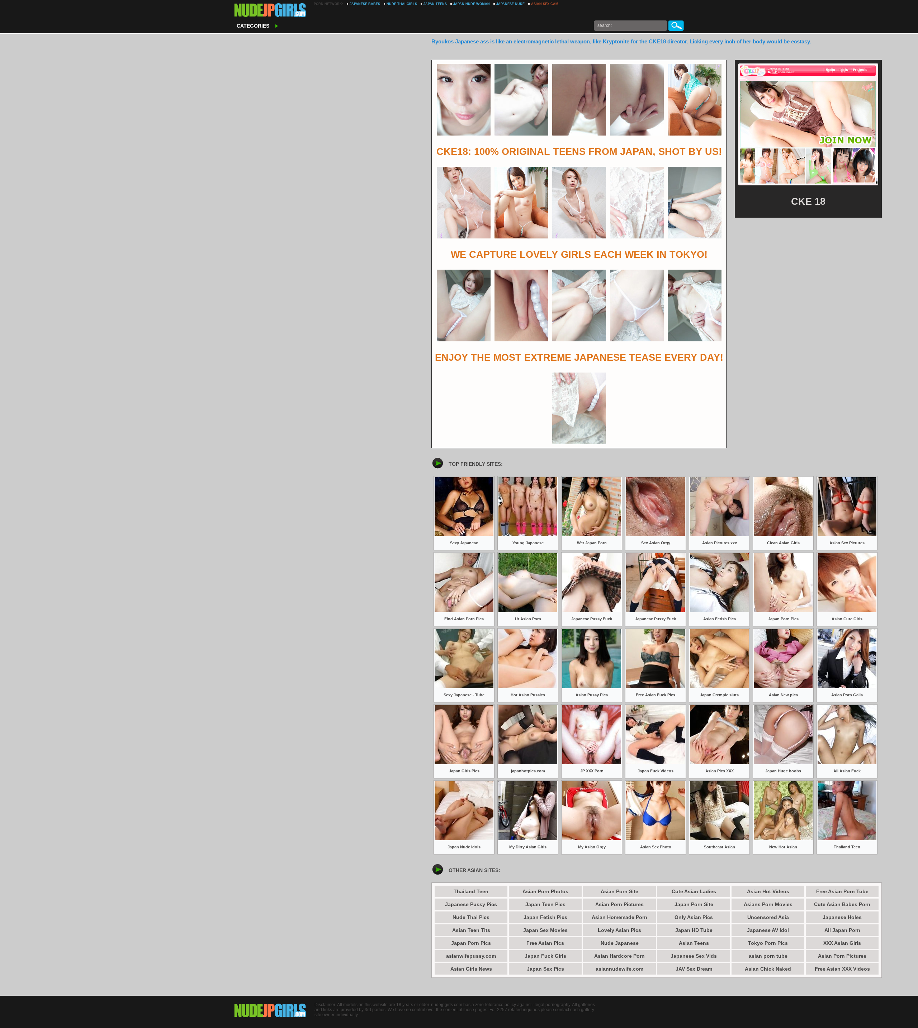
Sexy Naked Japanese (270, 11)
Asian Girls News (471, 969)
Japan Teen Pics (545, 904)
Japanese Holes (842, 917)
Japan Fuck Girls (545, 956)
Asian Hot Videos (768, 891)
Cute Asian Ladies (694, 891)
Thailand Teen (471, 891)
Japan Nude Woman (471, 4)
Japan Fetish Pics (545, 917)
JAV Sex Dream (694, 969)
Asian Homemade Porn (619, 917)
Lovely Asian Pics (619, 930)
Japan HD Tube (694, 930)
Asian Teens (694, 943)
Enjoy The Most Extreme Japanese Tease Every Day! (579, 357)
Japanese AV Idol (768, 930)
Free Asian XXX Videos (842, 969)
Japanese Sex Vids (694, 956)
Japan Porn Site (694, 904)
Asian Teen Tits (471, 930)
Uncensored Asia (768, 917)
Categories (253, 26)
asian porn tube (768, 956)
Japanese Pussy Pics (471, 904)
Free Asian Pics (545, 943)
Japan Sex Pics (545, 969)
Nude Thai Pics (471, 917)
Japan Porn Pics (471, 943)
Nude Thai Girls (402, 4)
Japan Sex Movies (545, 930)
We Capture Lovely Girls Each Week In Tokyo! (579, 254)
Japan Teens (435, 4)
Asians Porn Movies (768, 904)
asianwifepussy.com (471, 956)
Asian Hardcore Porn (619, 956)
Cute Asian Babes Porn (842, 904)
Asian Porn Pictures (619, 904)
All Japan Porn (842, 930)
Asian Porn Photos (545, 891)
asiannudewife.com (619, 969)
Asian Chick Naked (768, 969)
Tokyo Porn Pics (768, 943)
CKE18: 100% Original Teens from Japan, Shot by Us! (579, 151)
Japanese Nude (510, 4)
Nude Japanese (620, 943)
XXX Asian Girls (842, 943)
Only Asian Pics (694, 917)
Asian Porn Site (619, 891)
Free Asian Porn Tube (842, 891)
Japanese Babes (365, 4)
